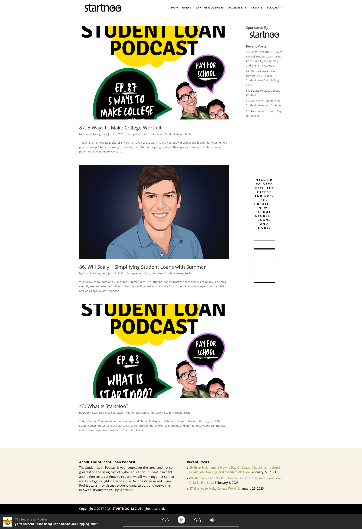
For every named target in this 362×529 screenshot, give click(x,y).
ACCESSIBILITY (237, 7)
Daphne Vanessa (93, 412)
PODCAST (273, 7)
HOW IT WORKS (181, 7)
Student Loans (174, 134)
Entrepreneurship (138, 134)
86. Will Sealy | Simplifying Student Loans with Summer (142, 266)
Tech (188, 134)
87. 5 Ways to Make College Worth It (120, 127)
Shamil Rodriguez (94, 134)
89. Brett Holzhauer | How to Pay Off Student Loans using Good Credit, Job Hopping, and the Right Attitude (234, 469)
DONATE (256, 7)
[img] (165, 520)
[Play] (182, 520)
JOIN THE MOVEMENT (209, 7)
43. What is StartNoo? (103, 406)
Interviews (157, 134)
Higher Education (137, 412)
